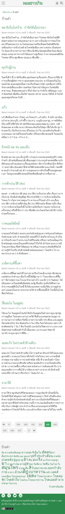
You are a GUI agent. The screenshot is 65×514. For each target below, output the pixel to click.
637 (19, 431)
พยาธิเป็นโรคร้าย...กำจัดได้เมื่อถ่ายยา (24, 28)
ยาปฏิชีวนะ (26, 464)
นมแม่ (27, 456)
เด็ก (24, 471)
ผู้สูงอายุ (18, 459)
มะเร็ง (37, 459)
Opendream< (42, 504)
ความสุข (26, 452)
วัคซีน (45, 464)
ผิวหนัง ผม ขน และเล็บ (16, 147)
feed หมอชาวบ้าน (3, 495)
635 (4, 431)
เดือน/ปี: (33, 33)
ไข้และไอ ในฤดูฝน (12, 303)
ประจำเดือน (45, 456)
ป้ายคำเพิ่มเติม (56, 486)
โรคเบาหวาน (36, 479)
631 (33, 425)
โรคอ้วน (24, 480)
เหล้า (48, 472)
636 (12, 431)
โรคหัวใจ (12, 479)
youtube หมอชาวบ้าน (20, 495)
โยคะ (31, 475)
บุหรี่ (33, 456)
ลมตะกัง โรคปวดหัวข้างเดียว (19, 343)
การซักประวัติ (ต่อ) (13, 184)
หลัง (45, 468)
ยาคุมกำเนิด (13, 464)
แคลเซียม (6, 476)
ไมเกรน (13, 483)
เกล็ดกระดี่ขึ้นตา (12, 264)
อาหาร (11, 472)
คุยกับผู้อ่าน (9, 68)
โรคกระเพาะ (44, 476)
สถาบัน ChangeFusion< (12, 504)
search (61, 3)
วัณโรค (53, 464)
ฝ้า (26, 459)
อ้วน (18, 472)
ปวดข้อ (57, 456)
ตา (53, 452)
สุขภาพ (38, 468)
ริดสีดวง (38, 464)
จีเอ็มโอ (36, 452)
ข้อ (3, 452)
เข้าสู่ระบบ (57, 3)
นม (21, 456)
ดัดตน (47, 452)
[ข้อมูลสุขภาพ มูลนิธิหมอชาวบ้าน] (32, 3)
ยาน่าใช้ (6, 383)
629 (18, 425)
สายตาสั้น (23, 468)
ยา (4, 463)
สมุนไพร (10, 467)
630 (25, 425)
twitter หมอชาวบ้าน (15, 495)
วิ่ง (59, 464)
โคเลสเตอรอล (18, 476)
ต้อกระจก (7, 456)
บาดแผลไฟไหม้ (11, 224)
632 (40, 425)
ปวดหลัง (7, 459)
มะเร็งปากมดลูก (50, 460)
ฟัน (30, 459)
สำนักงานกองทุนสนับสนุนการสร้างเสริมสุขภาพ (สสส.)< (35, 501)
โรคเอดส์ (50, 479)
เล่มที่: (24, 33)
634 (55, 425)
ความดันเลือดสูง (13, 452)
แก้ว (4, 107)
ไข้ (58, 480)
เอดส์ (54, 472)
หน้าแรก (6, 12)
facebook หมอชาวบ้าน (9, 495)
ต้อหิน (17, 456)
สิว (31, 467)
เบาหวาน (37, 471)
